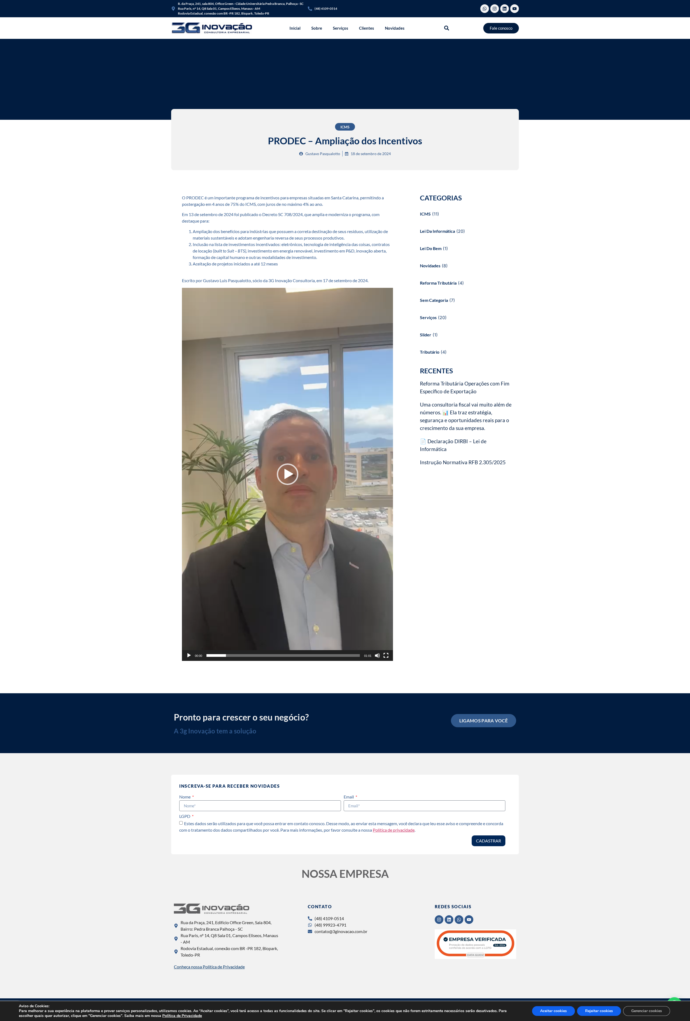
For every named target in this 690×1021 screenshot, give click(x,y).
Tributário (429, 351)
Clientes (366, 28)
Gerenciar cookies (646, 1010)
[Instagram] (494, 8)
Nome (185, 797)
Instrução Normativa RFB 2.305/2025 (463, 462)
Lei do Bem (430, 248)
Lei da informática (437, 231)
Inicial (295, 28)
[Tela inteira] (386, 655)
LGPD (185, 816)
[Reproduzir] (189, 655)
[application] (287, 474)
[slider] (283, 655)
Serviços (340, 28)
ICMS (345, 127)
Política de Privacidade (182, 1015)
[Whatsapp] (484, 8)
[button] (446, 28)
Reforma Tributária (438, 282)
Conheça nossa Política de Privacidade (209, 966)
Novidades (395, 28)
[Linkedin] (504, 8)
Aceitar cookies (553, 1010)
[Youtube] (514, 8)
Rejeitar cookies (599, 1010)
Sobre (316, 28)
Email (349, 797)
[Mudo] (377, 655)
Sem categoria (434, 300)
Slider (425, 334)
